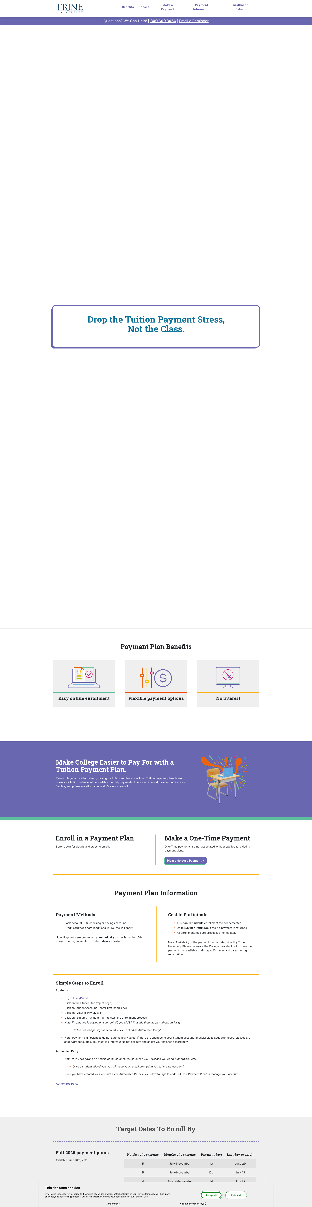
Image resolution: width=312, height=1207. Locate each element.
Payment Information (201, 7)
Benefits (128, 7)
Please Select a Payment (184, 860)
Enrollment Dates (239, 7)
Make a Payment (167, 7)
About (144, 7)
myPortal (82, 998)
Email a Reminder (194, 21)
